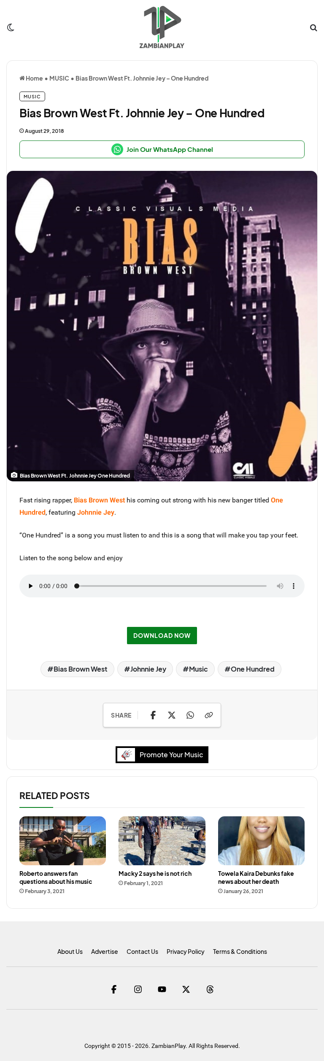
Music (198, 668)
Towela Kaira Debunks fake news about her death (256, 877)
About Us (70, 951)
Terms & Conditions (240, 951)
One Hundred (253, 668)
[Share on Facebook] (153, 715)
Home (34, 78)
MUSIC (59, 78)
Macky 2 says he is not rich (155, 873)
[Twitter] (186, 989)
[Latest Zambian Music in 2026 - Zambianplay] (162, 27)
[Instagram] (138, 989)
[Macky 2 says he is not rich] (162, 840)
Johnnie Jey (148, 668)
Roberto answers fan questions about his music (55, 877)
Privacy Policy (186, 951)
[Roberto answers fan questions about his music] (62, 840)
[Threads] (210, 989)
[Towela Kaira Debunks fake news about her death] (261, 840)
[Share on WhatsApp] (190, 715)
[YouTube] (162, 989)
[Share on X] (171, 715)
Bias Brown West (81, 668)
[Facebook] (114, 989)
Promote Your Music (171, 754)
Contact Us (142, 951)
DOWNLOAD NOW (162, 635)
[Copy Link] (208, 715)
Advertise (104, 951)
